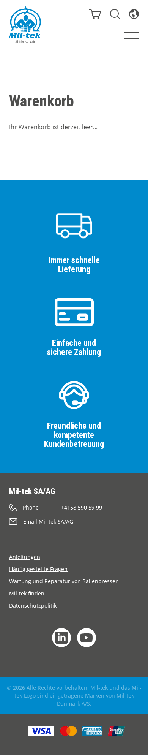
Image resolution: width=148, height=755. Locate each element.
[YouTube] (86, 637)
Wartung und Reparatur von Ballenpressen (64, 581)
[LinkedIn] (61, 637)
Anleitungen (24, 556)
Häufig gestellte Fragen (38, 569)
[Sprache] (134, 14)
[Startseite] (25, 24)
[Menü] (131, 35)
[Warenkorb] (95, 14)
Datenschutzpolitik (33, 605)
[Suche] (115, 14)
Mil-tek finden (26, 593)
